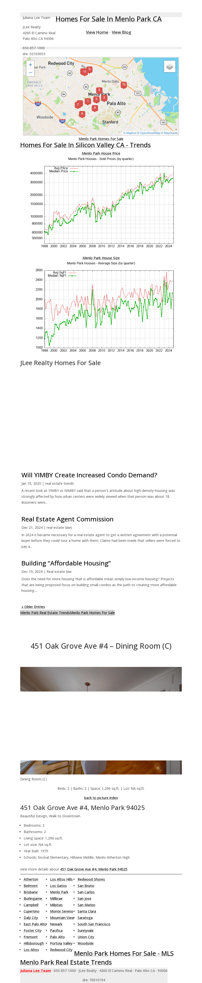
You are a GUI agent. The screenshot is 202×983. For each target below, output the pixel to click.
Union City (86, 937)
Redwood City (61, 949)
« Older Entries (33, 606)
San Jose (84, 898)
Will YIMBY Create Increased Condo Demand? (89, 474)
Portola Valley (61, 943)
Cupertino (31, 911)
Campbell (31, 904)
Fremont (31, 937)
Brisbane (31, 892)
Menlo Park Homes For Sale (101, 138)
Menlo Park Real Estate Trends (45, 612)
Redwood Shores (91, 879)
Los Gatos (58, 885)
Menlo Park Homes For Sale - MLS (124, 953)
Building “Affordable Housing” (66, 563)
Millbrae (56, 898)
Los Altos (31, 949)
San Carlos (86, 892)
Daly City (31, 917)
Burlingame (33, 898)
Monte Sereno (61, 911)
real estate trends (59, 483)
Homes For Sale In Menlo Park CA (108, 18)
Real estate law (59, 571)
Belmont (31, 885)
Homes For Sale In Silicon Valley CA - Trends (85, 144)
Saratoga (85, 917)
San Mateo (86, 904)
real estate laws (59, 527)
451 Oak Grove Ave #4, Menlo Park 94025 (93, 869)
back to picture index (101, 797)
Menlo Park (59, 892)
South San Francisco (94, 924)
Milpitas (56, 904)
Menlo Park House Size (101, 258)
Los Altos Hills (61, 879)
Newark (56, 924)
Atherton (31, 879)
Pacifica (56, 930)
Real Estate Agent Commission (67, 519)
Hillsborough (34, 943)
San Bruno (86, 885)
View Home (97, 32)
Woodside (86, 943)
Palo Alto (57, 937)
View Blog (121, 32)
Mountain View (62, 917)
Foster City (32, 930)
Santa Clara (87, 911)
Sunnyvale (86, 930)
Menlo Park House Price (101, 153)
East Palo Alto (35, 924)
